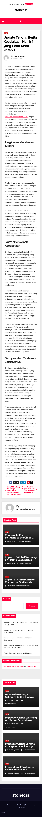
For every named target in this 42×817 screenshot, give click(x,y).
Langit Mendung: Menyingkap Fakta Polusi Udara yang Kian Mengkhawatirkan (14, 490)
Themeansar (21, 807)
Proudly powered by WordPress (14, 805)
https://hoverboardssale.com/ (16, 117)
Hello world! (31, 667)
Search (6, 599)
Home (3, 812)
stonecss (21, 10)
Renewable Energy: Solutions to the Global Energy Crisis (18, 538)
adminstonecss (19, 56)
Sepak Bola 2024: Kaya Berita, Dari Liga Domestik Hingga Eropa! (28, 489)
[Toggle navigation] (38, 21)
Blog (5, 33)
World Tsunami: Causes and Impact (18, 653)
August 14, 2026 (13, 724)
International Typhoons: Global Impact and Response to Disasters (19, 770)
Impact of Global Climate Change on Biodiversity (20, 581)
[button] (20, 21)
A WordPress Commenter (14, 667)
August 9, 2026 (13, 750)
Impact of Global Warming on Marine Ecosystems (21, 558)
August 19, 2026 (13, 700)
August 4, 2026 (13, 773)
